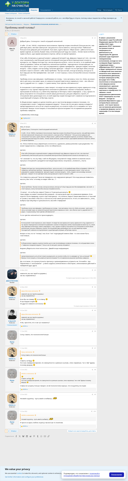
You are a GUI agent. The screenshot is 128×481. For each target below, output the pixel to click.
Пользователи (45, 10)
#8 (95, 369)
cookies (19, 473)
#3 (95, 270)
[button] (27, 10)
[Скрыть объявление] (121, 18)
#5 (95, 310)
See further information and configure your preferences (24, 477)
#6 (95, 331)
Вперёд (13, 34)
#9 (95, 394)
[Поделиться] (92, 38)
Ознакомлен (116, 475)
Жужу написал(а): (26, 352)
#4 (95, 287)
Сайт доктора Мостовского (16, 10)
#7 (95, 348)
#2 (95, 123)
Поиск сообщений (24, 13)
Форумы (34, 10)
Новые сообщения (11, 13)
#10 (95, 411)
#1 (95, 38)
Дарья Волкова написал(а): (29, 291)
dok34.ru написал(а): (27, 373)
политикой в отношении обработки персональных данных (82, 474)
